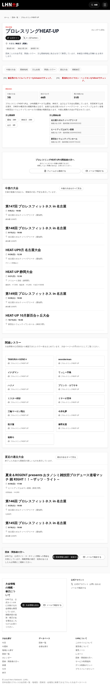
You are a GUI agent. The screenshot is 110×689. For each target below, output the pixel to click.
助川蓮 (11, 424)
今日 (4, 642)
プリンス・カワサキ (68, 385)
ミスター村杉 (14, 398)
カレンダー (7, 657)
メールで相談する (96, 171)
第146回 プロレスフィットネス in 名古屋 (36, 501)
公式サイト (14, 38)
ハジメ (11, 385)
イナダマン (13, 372)
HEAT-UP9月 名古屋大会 (23, 250)
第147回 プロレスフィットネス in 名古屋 (36, 206)
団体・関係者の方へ (10, 661)
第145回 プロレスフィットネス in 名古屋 (36, 523)
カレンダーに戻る (97, 30)
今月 (4, 669)
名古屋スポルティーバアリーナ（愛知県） (26, 215)
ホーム (6, 17)
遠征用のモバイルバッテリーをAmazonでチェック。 (30, 78)
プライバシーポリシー (85, 669)
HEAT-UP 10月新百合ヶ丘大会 (27, 315)
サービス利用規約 (83, 661)
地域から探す (7, 650)
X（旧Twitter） (32, 38)
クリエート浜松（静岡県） (19, 280)
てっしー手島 (64, 372)
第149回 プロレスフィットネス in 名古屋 (36, 293)
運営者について (82, 646)
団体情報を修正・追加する (67, 557)
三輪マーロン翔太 (16, 411)
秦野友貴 (62, 424)
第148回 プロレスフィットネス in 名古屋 (36, 228)
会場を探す (43, 646)
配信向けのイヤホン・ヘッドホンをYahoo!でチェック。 (84, 79)
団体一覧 (15, 17)
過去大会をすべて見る (66, 457)
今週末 (5, 646)
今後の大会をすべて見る (71, 188)
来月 (4, 672)
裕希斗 (11, 437)
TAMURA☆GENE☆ (17, 359)
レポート (79, 654)
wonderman (65, 359)
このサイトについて (84, 642)
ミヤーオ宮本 (64, 398)
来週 (4, 665)
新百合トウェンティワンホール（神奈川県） (27, 324)
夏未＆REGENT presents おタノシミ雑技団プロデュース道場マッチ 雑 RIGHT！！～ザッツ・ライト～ (54, 477)
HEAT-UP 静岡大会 (19, 272)
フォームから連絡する (56, 171)
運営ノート (80, 650)
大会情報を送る (32, 605)
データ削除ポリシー (84, 665)
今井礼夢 (62, 411)
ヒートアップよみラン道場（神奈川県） (25, 488)
